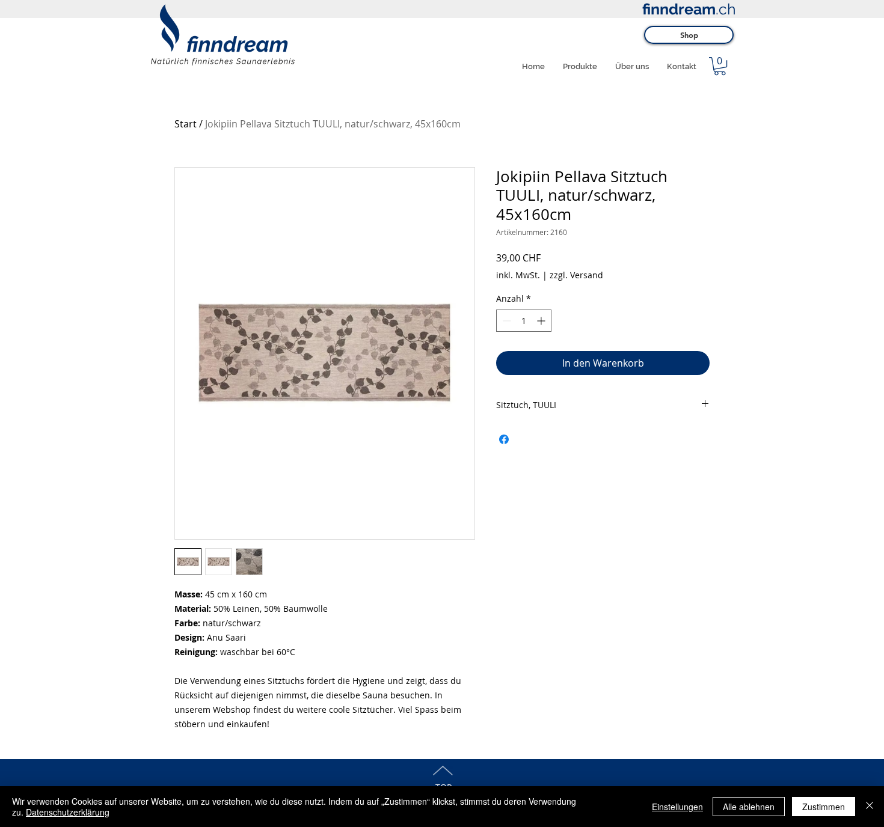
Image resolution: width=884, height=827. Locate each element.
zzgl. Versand (576, 275)
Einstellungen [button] (677, 807)
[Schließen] (869, 806)
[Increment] (542, 320)
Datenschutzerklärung (67, 812)
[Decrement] (505, 320)
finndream (679, 9)
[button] (720, 66)
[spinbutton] (524, 320)
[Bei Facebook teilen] (504, 439)
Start (185, 123)
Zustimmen (823, 807)
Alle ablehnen (749, 807)
